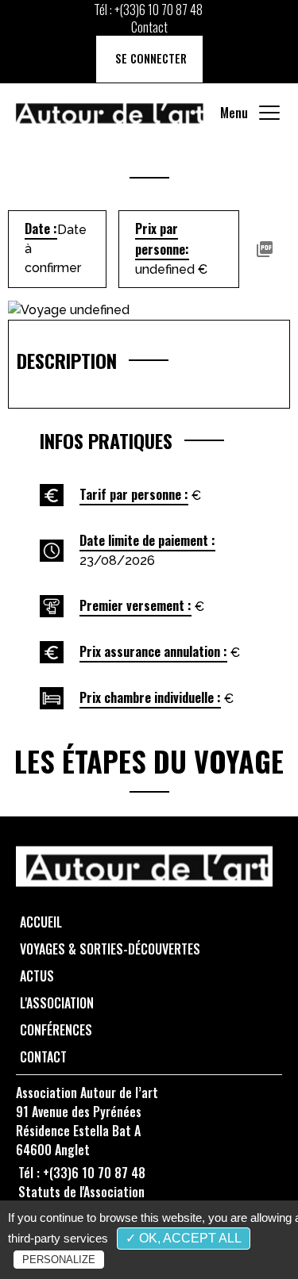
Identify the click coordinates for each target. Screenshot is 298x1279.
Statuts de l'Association (81, 1192)
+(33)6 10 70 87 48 (158, 9)
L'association (57, 1002)
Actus (37, 975)
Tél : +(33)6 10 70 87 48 (81, 1173)
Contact (149, 27)
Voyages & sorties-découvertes (110, 948)
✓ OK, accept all (184, 1238)
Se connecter (149, 58)
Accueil (41, 921)
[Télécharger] (264, 249)
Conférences (56, 1029)
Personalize (58, 1260)
